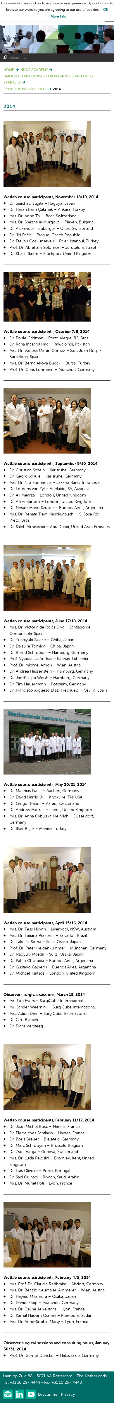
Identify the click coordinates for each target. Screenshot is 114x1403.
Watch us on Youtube (31, 1394)
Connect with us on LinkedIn (19, 1394)
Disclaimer (48, 1395)
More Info (58, 16)
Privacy (68, 1395)
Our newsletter (8, 1394)
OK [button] (105, 10)
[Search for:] (54, 57)
